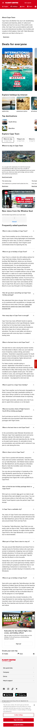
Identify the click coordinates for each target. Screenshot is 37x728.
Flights (6, 6)
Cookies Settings (18, 715)
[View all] (14, 218)
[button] (35, 364)
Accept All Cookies (18, 724)
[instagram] (8, 689)
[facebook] (4, 689)
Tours (30, 6)
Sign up (19, 494)
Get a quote (28, 2)
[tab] (8, 140)
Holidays (14, 6)
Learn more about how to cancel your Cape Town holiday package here (17, 306)
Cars (23, 6)
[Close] (34, 705)
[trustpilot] (17, 689)
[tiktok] (12, 689)
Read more (6, 37)
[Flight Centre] (11, 2)
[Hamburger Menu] (3, 3)
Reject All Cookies (18, 720)
